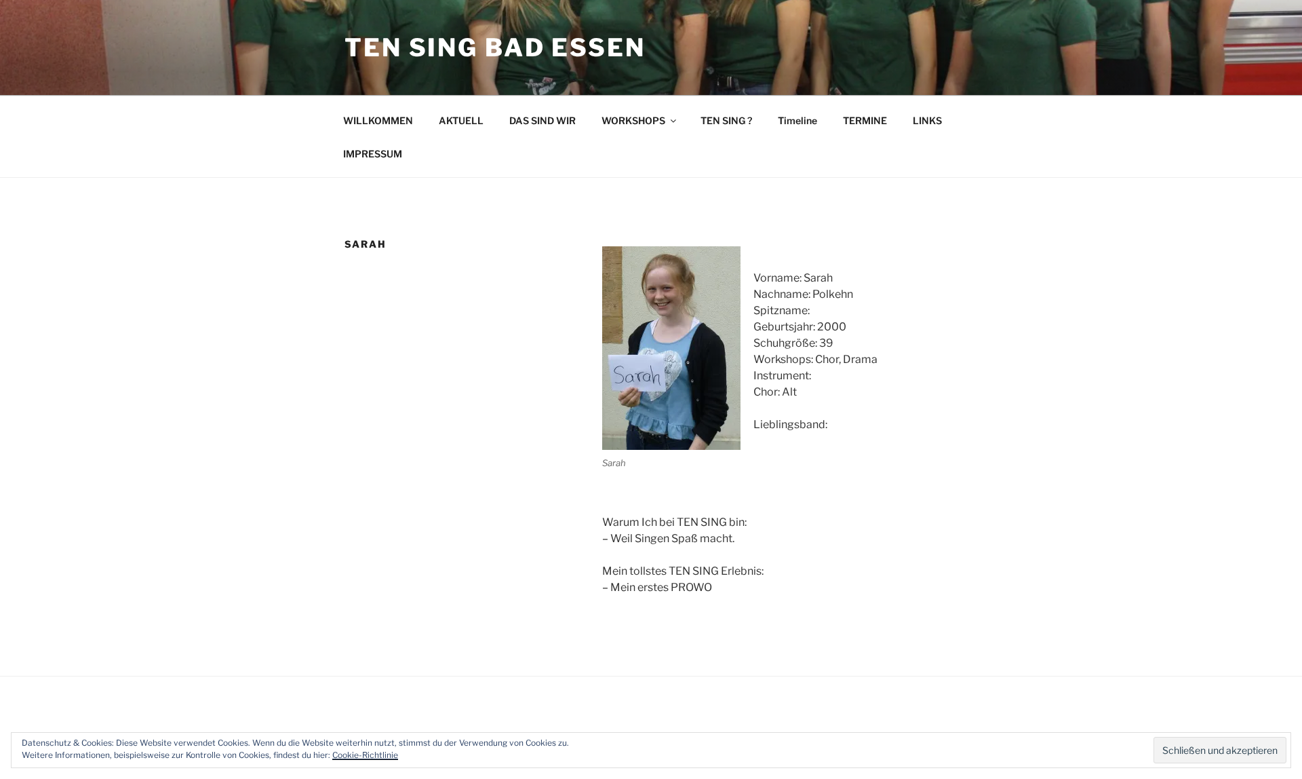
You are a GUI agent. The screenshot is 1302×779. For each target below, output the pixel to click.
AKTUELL (461, 120)
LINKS (927, 120)
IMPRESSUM (372, 153)
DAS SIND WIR (542, 120)
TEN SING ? (726, 120)
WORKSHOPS (633, 120)
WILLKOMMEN (378, 120)
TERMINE (865, 120)
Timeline (797, 120)
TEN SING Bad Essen (495, 47)
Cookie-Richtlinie (365, 755)
